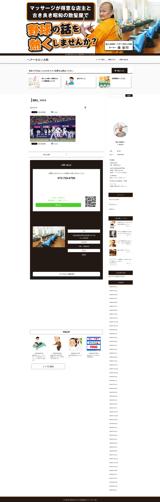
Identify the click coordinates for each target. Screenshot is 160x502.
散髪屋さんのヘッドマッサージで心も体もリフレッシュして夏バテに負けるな (38, 358)
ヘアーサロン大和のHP (66, 274)
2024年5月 (112, 392)
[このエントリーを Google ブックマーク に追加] (52, 112)
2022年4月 (112, 490)
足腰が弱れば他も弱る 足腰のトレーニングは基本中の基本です (57, 357)
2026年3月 (112, 306)
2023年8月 (112, 427)
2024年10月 (112, 372)
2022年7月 (112, 478)
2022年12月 (112, 458)
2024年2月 (112, 404)
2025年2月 (112, 357)
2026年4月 (112, 302)
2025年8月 (112, 333)
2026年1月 (112, 314)
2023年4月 (112, 443)
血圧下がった (81, 78)
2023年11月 (112, 415)
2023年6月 (112, 435)
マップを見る (83, 238)
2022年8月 (112, 474)
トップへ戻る (100, 59)
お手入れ (112, 204)
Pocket (55, 112)
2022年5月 (112, 486)
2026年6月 (112, 294)
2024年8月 (112, 380)
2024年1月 (112, 408)
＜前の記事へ (46, 154)
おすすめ (112, 199)
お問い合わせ (123, 59)
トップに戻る (48, 366)
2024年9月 (112, 376)
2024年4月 (112, 396)
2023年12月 (112, 412)
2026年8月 (112, 286)
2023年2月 (112, 451)
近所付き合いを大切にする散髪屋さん (93, 356)
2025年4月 (112, 349)
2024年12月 (112, 365)
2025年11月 (112, 322)
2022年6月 (112, 482)
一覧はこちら (120, 71)
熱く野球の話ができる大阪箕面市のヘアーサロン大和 (82, 500)
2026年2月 (112, 310)
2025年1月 (112, 361)
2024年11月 (112, 369)
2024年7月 (112, 384)
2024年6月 (112, 388)
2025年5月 (112, 345)
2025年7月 (112, 337)
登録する (58, 205)
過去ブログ (112, 59)
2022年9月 (112, 470)
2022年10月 (112, 466)
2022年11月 (112, 462)
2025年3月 (112, 353)
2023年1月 (112, 455)
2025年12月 (112, 318)
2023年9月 (112, 423)
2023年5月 (112, 439)
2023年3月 (112, 447)
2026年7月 (112, 290)
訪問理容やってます (118, 78)
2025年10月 (112, 325)
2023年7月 (112, 431)
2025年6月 (112, 341)
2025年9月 (112, 329)
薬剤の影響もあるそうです (75, 356)
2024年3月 (112, 400)
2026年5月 (112, 298)
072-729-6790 (66, 178)
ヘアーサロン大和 (37, 59)
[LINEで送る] (42, 112)
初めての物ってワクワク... (123, 250)
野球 (111, 209)
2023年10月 (112, 419)
